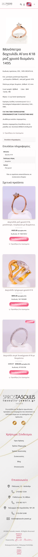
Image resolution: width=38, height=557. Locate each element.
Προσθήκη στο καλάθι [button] (19, 239)
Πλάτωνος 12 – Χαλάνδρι (21, 486)
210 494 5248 (21, 513)
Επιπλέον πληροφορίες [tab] (12, 140)
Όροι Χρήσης (19, 441)
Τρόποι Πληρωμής (19, 446)
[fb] (14, 423)
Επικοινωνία (19, 467)
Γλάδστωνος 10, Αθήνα (21, 497)
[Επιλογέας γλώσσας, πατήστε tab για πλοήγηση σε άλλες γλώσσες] (29, 4)
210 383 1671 (21, 502)
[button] (21, 4)
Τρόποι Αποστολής (19, 451)
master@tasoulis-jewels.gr (21, 519)
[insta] (23, 423)
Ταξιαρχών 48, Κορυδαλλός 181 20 (21, 508)
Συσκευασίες (19, 456)
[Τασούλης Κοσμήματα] (7, 4)
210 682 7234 (21, 492)
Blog (19, 461)
